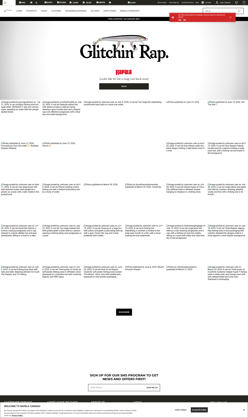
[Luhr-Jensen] (74, 2)
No (184, 20)
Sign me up (152, 387)
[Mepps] (101, 2)
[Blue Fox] (87, 2)
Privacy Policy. (17, 415)
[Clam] (131, 2)
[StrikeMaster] (116, 2)
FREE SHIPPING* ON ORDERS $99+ (124, 19)
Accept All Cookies (199, 410)
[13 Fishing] (35, 2)
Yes (179, 20)
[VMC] (22, 2)
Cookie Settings (181, 410)
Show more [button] (124, 312)
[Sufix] (48, 2)
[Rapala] (9, 2)
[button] (20, 120)
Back (124, 86)
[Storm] (62, 2)
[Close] (244, 410)
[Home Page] (8, 11)
